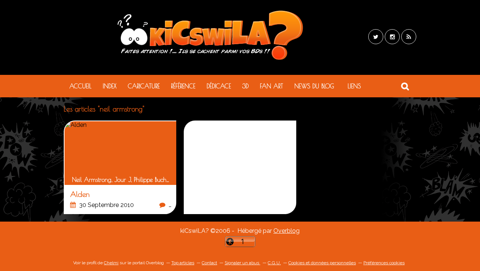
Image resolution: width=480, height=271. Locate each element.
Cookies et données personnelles (322, 262)
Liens (354, 86)
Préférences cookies (384, 262)
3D (245, 86)
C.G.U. (274, 262)
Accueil (80, 86)
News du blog (314, 86)
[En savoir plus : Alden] (120, 167)
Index (110, 86)
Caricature (144, 86)
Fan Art (271, 86)
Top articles (182, 262)
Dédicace (219, 86)
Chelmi (111, 262)
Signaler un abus (242, 262)
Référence (183, 86)
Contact (209, 262)
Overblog (286, 230)
